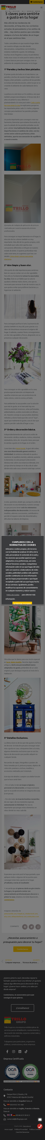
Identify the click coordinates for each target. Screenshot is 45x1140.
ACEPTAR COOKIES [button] (22, 604)
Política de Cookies (12, 595)
